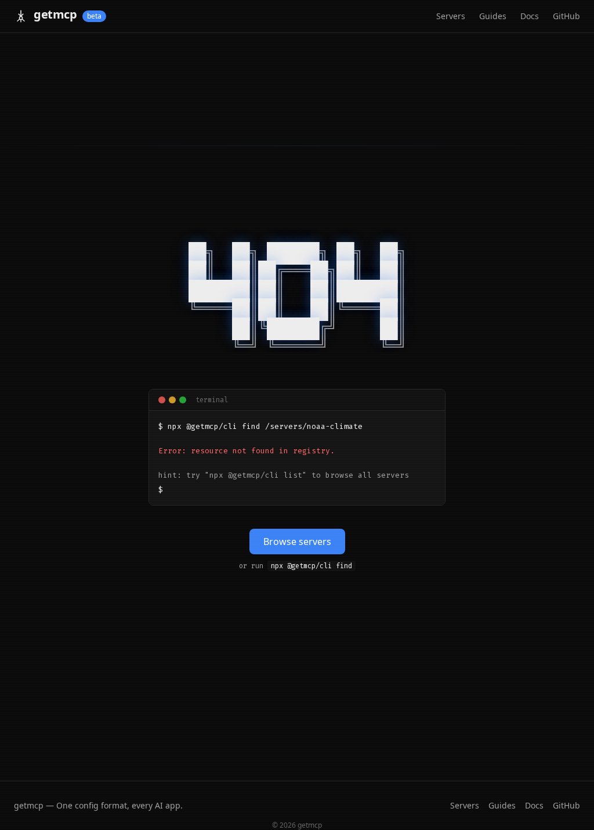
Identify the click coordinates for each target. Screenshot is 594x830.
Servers (450, 15)
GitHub (566, 15)
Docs (529, 15)
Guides (492, 15)
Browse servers (297, 541)
